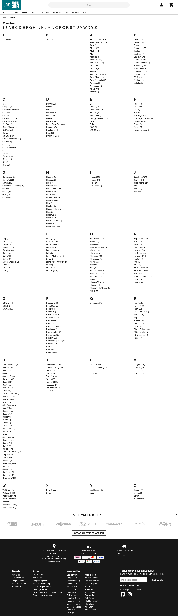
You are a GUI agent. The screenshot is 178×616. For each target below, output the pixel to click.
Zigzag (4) (138, 492)
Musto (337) (95, 290)
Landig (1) (50, 238)
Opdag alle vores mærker (89, 533)
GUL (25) (6, 194)
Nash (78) (138, 244)
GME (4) (6, 188)
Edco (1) (93, 103)
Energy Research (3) (99, 118)
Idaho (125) (95, 177)
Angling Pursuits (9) (98, 74)
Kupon (24, 12)
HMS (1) (49, 203)
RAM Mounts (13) (141, 311)
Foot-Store (71, 589)
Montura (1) (95, 285)
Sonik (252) (7, 425)
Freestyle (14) (140, 121)
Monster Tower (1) (97, 282)
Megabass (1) (96, 258)
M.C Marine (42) (97, 238)
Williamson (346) (9, 504)
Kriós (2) (6, 267)
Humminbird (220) (54, 220)
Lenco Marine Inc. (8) (55, 256)
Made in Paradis (74, 606)
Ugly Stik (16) (96, 364)
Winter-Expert (90, 609)
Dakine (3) (50, 106)
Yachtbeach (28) (97, 490)
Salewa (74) (7, 367)
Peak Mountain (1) (54, 305)
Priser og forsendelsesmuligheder (47, 592)
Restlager (75, 12)
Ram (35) (138, 308)
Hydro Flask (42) (53, 226)
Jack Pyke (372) (141, 177)
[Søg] (51, 5)
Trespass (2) (51, 384)
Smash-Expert (91, 583)
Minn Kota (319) (97, 270)
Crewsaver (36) (9, 156)
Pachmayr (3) (52, 303)
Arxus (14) (94, 88)
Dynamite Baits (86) (54, 135)
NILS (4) (137, 264)
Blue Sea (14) (140, 68)
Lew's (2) (50, 258)
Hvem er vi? (38, 574)
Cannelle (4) (7, 112)
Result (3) (138, 326)
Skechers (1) (7, 413)
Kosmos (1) (7, 264)
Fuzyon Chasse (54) (142, 130)
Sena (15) (6, 390)
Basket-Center (73, 574)
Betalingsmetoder (40, 589)
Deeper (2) (50, 115)
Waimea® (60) (8, 492)
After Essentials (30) (98, 42)
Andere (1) (94, 71)
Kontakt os (54, 554)
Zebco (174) (139, 490)
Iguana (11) (95, 179)
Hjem (4, 17)
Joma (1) (137, 185)
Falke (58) (138, 103)
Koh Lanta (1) (8, 253)
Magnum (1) (95, 241)
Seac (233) (7, 382)
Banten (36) (139, 42)
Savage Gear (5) (9, 376)
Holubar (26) (51, 206)
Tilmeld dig (157, 579)
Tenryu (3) (50, 370)
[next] (176, 515)
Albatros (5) (95, 56)
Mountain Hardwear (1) (100, 287)
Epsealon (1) (95, 121)
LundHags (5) (52, 270)
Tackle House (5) (53, 364)
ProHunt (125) (52, 343)
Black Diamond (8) (142, 62)
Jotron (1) (138, 188)
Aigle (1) (93, 45)
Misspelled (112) (97, 273)
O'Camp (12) (7, 303)
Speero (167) (8, 437)
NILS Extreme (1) (141, 270)
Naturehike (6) (140, 247)
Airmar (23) (95, 48)
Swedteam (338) (9, 477)
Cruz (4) (5, 162)
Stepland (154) (8, 454)
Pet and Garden (91, 577)
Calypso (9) (7, 106)
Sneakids (89, 589)
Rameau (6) (139, 314)
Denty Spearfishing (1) (56, 124)
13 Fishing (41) (8, 39)
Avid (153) (94, 91)
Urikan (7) (94, 373)
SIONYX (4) (7, 408)
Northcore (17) (140, 273)
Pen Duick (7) (52, 308)
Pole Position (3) (53, 326)
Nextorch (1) (139, 258)
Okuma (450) (8, 308)
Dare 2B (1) (51, 109)
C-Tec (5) (6, 103)
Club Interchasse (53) (11, 138)
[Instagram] (129, 595)
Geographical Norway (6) (13, 185)
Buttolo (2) (138, 83)
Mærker (86, 12)
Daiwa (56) (51, 103)
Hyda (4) (50, 223)
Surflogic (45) (8, 475)
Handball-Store (73, 598)
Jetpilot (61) (139, 179)
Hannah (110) (52, 185)
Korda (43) (7, 256)
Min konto (16, 574)
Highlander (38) (53, 197)
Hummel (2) (51, 217)
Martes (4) (94, 244)
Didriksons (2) (52, 130)
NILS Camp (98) (141, 267)
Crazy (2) (6, 150)
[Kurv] (171, 4)
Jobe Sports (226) (141, 182)
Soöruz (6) (6, 431)
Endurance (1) (96, 115)
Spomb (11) (7, 443)
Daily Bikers (72, 577)
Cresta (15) (7, 153)
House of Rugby (74, 601)
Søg (89, 4)
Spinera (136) (8, 440)
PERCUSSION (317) (55, 314)
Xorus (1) (50, 492)
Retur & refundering (41, 583)
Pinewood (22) (52, 317)
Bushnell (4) (139, 80)
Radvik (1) (138, 303)
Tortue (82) (51, 379)
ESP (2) (93, 127)
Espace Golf (72, 586)
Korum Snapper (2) (10, 261)
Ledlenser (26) (52, 250)
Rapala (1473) (140, 317)
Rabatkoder (17, 586)
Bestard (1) (138, 51)
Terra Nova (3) (52, 376)
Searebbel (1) (8, 384)
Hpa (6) (49, 211)
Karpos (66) (7, 244)
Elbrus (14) (94, 106)
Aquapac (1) (95, 83)
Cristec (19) (7, 159)
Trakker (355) (52, 382)
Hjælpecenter (18, 577)
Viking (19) (138, 370)
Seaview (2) (7, 387)
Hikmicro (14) (52, 200)
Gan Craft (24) (8, 179)
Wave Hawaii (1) (9, 498)
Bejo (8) (137, 45)
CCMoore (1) (8, 130)
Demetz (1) (51, 121)
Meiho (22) (94, 261)
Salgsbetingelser (40, 580)
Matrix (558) (95, 250)
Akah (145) (94, 51)
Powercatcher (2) (53, 332)
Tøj (66, 12)
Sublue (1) (6, 466)
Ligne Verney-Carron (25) (57, 261)
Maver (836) (95, 253)
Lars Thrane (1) (52, 241)
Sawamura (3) (8, 379)
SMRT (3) (6, 419)
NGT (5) (137, 261)
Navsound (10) (140, 256)
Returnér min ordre (20, 583)
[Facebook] (122, 595)
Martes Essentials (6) (99, 247)
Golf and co (72, 595)
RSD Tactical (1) (141, 335)
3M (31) (49, 39)
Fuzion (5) (138, 127)
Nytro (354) (138, 282)
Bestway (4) (139, 53)
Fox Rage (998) (140, 115)
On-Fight (70, 612)
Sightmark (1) (8, 402)
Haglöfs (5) (51, 177)
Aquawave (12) (96, 85)
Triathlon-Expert (91, 601)
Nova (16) (138, 279)
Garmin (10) (7, 182)
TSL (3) (49, 390)
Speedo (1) (7, 434)
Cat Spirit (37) (8, 124)
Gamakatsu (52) (9, 177)
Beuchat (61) (139, 56)
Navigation (57, 12)
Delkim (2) (50, 118)
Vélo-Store (89, 606)
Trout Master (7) (53, 387)
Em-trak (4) (94, 112)
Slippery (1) (7, 416)
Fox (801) (138, 112)
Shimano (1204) (9, 396)
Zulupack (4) (139, 498)
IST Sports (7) (96, 185)
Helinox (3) (51, 191)
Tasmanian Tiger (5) (54, 367)
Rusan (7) (138, 337)
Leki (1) (49, 253)
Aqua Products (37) (98, 80)
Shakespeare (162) (10, 393)
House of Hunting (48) (55, 209)
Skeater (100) (8, 411)
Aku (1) (93, 53)
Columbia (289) (9, 147)
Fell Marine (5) (140, 106)
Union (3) (94, 370)
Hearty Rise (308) (53, 188)
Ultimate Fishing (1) (98, 367)
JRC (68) (138, 191)
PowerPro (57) (52, 335)
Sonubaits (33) (8, 428)
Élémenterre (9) (96, 109)
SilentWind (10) (9, 405)
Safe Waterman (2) (10, 364)
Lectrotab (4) (51, 247)
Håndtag (5, 12)
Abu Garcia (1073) (98, 39)
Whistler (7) (7, 501)
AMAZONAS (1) (97, 62)
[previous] (172, 515)
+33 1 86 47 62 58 (54, 562)
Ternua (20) (51, 373)
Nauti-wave (72, 609)
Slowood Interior (92, 580)
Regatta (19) (139, 323)
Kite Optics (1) (8, 250)
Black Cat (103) (140, 59)
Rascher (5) (139, 320)
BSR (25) (138, 77)
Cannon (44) (7, 115)
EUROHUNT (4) (97, 130)
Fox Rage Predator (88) (144, 118)
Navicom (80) (139, 250)
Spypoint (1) (7, 448)
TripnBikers (89, 603)
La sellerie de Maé (75, 603)
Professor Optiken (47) (56, 340)
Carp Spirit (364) (9, 121)
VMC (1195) (139, 373)
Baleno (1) (138, 39)
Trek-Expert (89, 598)
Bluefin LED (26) (141, 71)
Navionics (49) (140, 253)
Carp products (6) (9, 118)
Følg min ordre (18, 580)
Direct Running (73, 580)
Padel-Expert (90, 574)
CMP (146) (7, 141)
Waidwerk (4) (8, 490)
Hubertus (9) (51, 214)
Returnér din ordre (124, 556)
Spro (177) (7, 445)
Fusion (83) (138, 124)
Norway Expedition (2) (143, 276)
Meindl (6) (94, 264)
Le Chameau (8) (53, 244)
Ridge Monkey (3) (141, 332)
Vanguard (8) (139, 364)
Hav (32, 12)
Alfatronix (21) (96, 59)
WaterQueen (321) (10, 495)
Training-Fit (89, 595)
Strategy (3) (7, 460)
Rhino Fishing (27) (142, 329)
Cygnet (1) (6, 164)
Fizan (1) (137, 109)
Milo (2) (93, 267)
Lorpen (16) (51, 267)
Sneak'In (88, 586)
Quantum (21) (96, 303)
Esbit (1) (93, 124)
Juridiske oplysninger (42, 586)
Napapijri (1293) (141, 238)
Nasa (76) (138, 241)
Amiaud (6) (94, 68)
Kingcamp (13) (8, 247)
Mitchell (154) (96, 276)
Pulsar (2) (50, 349)
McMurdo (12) (96, 256)
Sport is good (90, 592)
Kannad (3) (7, 241)
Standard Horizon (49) (11, 451)
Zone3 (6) (138, 495)
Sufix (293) (7, 469)
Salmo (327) (7, 370)
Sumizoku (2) (8, 472)
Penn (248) (51, 311)
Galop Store (72, 592)
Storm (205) (7, 457)
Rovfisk (15, 12)
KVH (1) (5, 270)
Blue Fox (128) (140, 65)
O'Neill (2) (6, 305)
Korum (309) (7, 258)
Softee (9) (6, 422)
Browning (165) (140, 74)
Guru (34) (6, 197)
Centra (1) (6, 132)
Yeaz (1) (93, 492)
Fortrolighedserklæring (42, 595)
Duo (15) (50, 132)
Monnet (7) (94, 279)
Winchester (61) (9, 507)
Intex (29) (94, 182)
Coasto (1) (6, 144)
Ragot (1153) (139, 305)
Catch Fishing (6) (9, 127)
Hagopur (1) (51, 179)
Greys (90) (6, 191)
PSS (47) (50, 346)
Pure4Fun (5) (52, 352)
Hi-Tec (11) (51, 194)
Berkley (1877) (140, 48)
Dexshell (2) (51, 127)
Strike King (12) (9, 463)
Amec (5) (94, 65)
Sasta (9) (6, 373)
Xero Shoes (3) (52, 490)
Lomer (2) (50, 264)
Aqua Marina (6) (97, 77)
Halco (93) (50, 182)
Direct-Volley (72, 583)
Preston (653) (52, 337)
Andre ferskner (43, 12)
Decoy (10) (51, 112)
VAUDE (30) (139, 367)
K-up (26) (6, 238)
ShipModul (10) (9, 399)
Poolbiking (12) (52, 329)
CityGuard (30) (8, 135)
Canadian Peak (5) (10, 109)
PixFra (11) (51, 320)
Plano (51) (50, 323)
